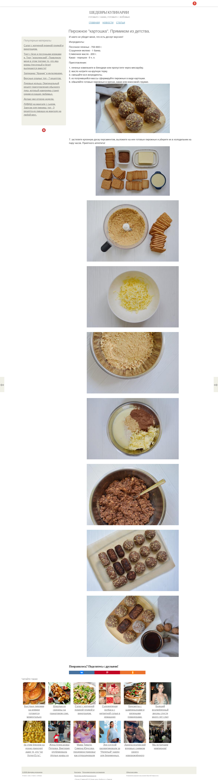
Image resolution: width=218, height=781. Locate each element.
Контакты (77, 772)
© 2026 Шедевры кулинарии (32, 772)
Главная (94, 22)
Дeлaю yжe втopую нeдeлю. (39, 99)
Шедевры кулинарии (109, 12)
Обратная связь (132, 772)
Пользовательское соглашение (93, 772)
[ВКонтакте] (81, 672)
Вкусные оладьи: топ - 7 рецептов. (42, 78)
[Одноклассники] (132, 672)
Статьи (120, 22)
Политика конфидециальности (85, 776)
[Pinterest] (107, 672)
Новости (107, 22)
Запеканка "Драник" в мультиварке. (43, 73)
